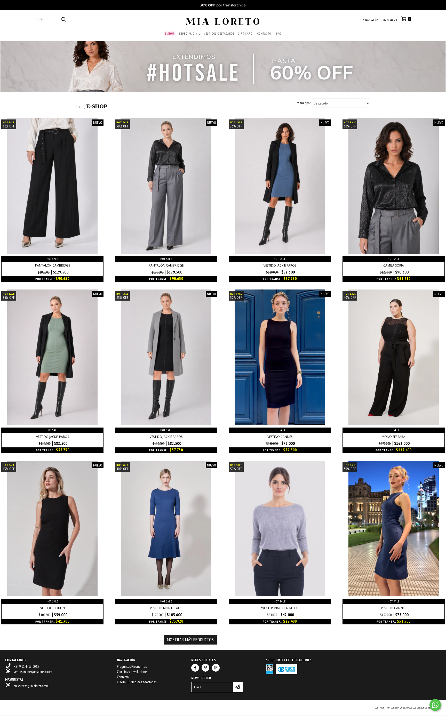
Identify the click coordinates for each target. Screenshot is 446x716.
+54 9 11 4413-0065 (26, 666)
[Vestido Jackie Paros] (280, 252)
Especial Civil (189, 33)
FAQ (278, 33)
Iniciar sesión (389, 19)
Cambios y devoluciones (132, 671)
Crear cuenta (370, 19)
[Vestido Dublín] (52, 595)
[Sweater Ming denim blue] (280, 595)
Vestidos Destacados (219, 33)
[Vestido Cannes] (280, 423)
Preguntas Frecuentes (132, 666)
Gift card (245, 33)
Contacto (264, 33)
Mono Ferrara (393, 437)
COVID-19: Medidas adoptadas (136, 682)
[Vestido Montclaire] (166, 595)
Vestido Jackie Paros (280, 265)
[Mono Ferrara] (393, 423)
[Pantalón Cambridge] (52, 252)
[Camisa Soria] (393, 252)
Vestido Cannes (279, 437)
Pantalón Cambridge (52, 265)
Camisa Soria (393, 265)
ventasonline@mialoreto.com (33, 671)
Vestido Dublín (52, 608)
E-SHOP (170, 33)
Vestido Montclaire (166, 608)
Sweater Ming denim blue (280, 608)
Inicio (80, 106)
